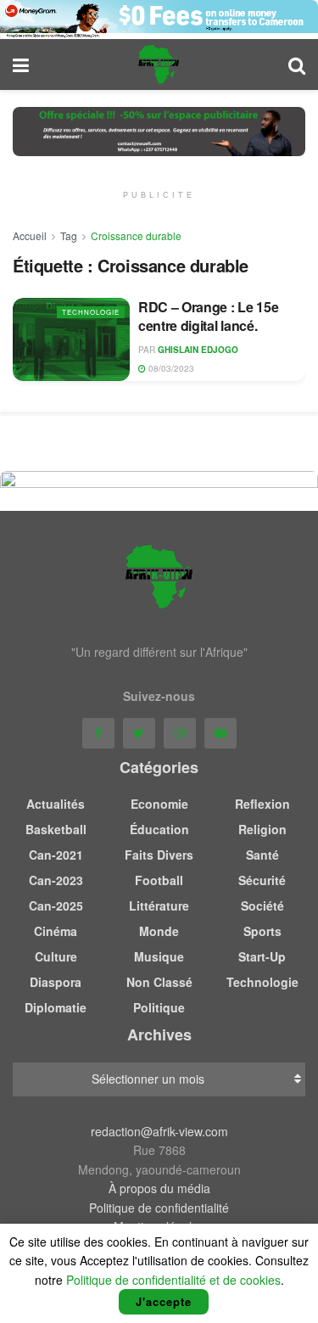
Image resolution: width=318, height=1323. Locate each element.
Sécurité (262, 880)
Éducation (159, 829)
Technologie (91, 312)
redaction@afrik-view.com (159, 1131)
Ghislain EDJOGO (198, 350)
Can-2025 (56, 905)
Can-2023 (56, 880)
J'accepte (164, 1301)
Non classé (159, 981)
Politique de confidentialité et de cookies (173, 1279)
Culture (56, 956)
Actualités (55, 803)
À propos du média (159, 1188)
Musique (159, 956)
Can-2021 (56, 854)
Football (159, 880)
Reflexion (262, 803)
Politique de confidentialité (159, 1207)
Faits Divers (159, 854)
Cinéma (55, 930)
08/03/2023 (170, 368)
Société (262, 905)
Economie (159, 803)
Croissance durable (136, 235)
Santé (262, 854)
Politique (159, 1007)
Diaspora (55, 981)
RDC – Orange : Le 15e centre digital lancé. (208, 316)
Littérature (159, 905)
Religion (262, 829)
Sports (262, 930)
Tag (68, 235)
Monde (159, 930)
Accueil (30, 235)
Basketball (55, 829)
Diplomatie (55, 1007)
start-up (262, 956)
